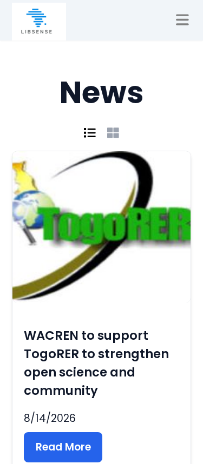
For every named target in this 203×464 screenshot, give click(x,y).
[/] (39, 22)
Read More (63, 447)
